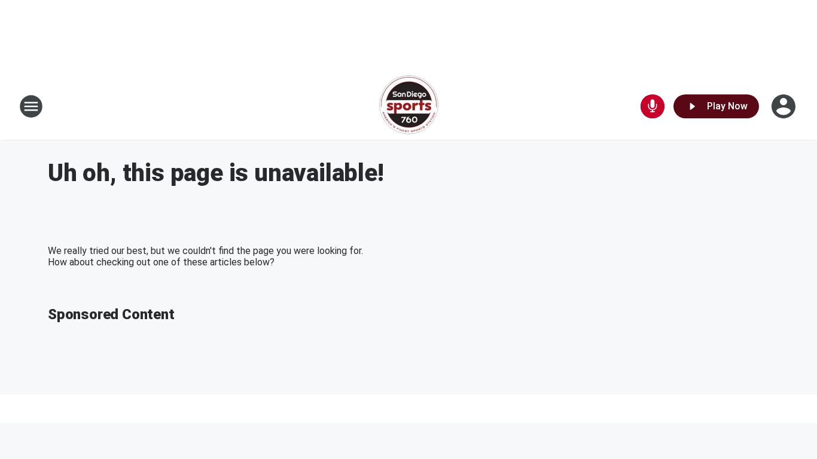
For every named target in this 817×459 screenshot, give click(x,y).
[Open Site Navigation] (31, 106)
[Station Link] (409, 106)
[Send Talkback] (652, 106)
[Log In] (785, 106)
